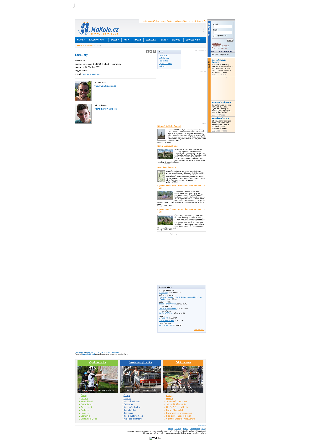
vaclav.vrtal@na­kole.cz (105, 86)
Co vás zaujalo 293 (166, 321)
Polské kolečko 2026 (166, 168)
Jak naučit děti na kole (176, 404)
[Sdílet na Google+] (154, 52)
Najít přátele (163, 61)
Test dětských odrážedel (176, 401)
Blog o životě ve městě (133, 416)
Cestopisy (85, 410)
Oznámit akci (164, 55)
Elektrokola (128, 404)
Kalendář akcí (96, 40)
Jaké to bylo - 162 (166, 325)
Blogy (164, 40)
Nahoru (202, 425)
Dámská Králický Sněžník (169, 126)
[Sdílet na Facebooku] (147, 52)
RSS (203, 429)
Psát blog (162, 66)
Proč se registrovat (219, 48)
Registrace (216, 44)
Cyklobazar (101, 352)
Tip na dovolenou (165, 64)
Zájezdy (115, 40)
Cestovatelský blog (89, 419)
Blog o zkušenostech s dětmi (178, 416)
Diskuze (84, 398)
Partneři (185, 429)
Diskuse (176, 40)
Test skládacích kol (132, 401)
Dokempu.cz (90, 352)
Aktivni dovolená (112, 352)
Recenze (85, 413)
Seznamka (151, 40)
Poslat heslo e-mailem (220, 46)
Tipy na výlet (86, 407)
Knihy (126, 40)
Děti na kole (183, 362)
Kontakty (178, 429)
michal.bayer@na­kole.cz (106, 109)
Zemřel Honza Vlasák (167, 304)
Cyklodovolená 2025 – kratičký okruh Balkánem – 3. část (181, 210)
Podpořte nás (195, 429)
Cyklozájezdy (80, 352)
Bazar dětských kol (174, 410)
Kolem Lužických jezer (167, 146)
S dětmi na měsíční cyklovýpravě (180, 419)
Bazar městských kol (132, 407)
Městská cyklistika (140, 362)
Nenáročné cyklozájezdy (177, 407)
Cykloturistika (97, 362)
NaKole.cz (81, 45)
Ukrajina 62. (163, 318)
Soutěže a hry (193, 40)
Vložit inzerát (164, 58)
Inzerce (170, 429)
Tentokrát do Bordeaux (168, 308)
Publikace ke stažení (133, 419)
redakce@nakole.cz (91, 74)
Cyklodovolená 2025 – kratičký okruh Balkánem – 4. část (181, 187)
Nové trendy (163, 292)
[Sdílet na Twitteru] (151, 52)
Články (81, 40)
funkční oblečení (88, 354)
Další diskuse (199, 330)
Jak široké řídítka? (166, 313)
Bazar (137, 40)
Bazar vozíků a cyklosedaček (179, 413)
